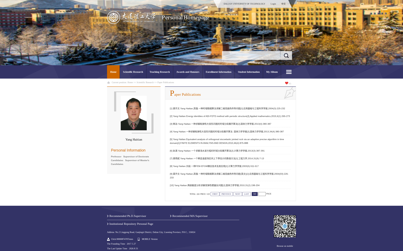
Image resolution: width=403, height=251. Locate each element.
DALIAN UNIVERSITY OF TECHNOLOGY (244, 4)
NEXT (237, 194)
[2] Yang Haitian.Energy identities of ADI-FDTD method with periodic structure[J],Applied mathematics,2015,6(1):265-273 (230, 116)
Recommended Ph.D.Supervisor (127, 216)
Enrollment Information (218, 72)
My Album (272, 72)
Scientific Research (133, 72)
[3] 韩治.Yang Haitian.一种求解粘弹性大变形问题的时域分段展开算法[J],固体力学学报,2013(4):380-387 (220, 124)
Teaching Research (160, 72)
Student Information (249, 72)
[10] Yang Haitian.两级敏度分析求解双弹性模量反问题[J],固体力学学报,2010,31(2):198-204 (215, 185)
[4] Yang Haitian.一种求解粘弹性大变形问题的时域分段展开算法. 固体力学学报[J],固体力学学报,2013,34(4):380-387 (227, 131)
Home (113, 72)
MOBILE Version (150, 239)
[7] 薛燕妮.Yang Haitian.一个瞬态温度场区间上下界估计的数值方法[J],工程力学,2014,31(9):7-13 (217, 158)
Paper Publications (165, 82)
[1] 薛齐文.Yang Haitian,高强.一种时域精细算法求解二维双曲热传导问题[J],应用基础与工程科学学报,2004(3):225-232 (227, 108)
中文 (283, 4)
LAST (246, 194)
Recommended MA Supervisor (190, 216)
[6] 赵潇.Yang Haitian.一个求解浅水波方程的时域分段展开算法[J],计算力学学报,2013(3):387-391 (217, 150)
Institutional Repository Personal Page (131, 223)
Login (273, 4)
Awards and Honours (187, 72)
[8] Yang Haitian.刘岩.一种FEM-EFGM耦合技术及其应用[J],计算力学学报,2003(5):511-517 (214, 166)
